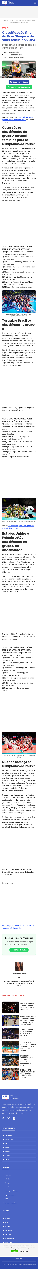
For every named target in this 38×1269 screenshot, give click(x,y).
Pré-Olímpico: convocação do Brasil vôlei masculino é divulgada (18, 926)
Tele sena (8, 1234)
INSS (6, 1199)
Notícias (7, 1152)
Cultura (7, 1144)
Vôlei (17, 20)
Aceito (15, 1251)
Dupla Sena (8, 1242)
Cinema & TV (9, 1140)
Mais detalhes (24, 1251)
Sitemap (19, 1259)
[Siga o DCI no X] (8, 1118)
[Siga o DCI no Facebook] (3, 1118)
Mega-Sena (8, 1230)
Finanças (7, 1183)
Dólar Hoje (8, 1179)
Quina (6, 1222)
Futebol (7, 1148)
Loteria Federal (9, 1238)
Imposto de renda (10, 1195)
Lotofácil (7, 1226)
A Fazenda (8, 1156)
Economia (8, 1175)
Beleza (7, 1160)
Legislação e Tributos (11, 1191)
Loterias (7, 1218)
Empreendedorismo (11, 1203)
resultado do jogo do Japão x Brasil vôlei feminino (18, 118)
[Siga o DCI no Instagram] (14, 1118)
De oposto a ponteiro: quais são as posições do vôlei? (18, 526)
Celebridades (9, 1136)
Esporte (12, 20)
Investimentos (9, 1187)
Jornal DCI (5, 20)
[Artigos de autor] (19, 966)
